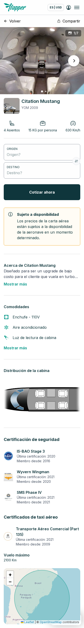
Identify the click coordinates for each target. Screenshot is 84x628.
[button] (10, 574)
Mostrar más (15, 284)
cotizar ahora (42, 192)
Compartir (71, 21)
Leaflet (29, 622)
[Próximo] (73, 60)
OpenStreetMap (51, 622)
